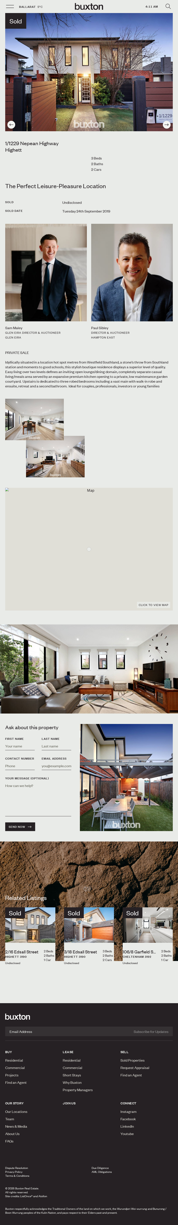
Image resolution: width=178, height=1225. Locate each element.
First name (14, 739)
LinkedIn (127, 1126)
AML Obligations (102, 1172)
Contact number (19, 758)
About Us (12, 1133)
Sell (124, 1052)
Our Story (14, 1103)
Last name (51, 739)
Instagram (128, 1111)
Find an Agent (16, 1082)
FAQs (9, 1141)
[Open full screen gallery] (89, 72)
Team (9, 1118)
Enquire (30, 1220)
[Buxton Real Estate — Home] (89, 6)
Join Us (69, 1103)
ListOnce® (26, 1196)
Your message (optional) (27, 778)
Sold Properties (132, 1060)
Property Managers (78, 1089)
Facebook (128, 1118)
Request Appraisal (134, 1067)
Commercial (15, 1067)
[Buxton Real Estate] (89, 1017)
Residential (14, 1060)
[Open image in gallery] (55, 456)
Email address (54, 758)
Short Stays (72, 1074)
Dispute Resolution (16, 1168)
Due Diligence (100, 1168)
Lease (68, 1052)
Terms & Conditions (17, 1176)
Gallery (88, 1220)
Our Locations (16, 1111)
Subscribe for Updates (151, 1031)
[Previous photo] (11, 125)
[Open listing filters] (168, 6)
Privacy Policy (13, 1172)
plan (146, 1220)
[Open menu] (10, 6)
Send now (17, 827)
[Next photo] (167, 125)
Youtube (127, 1133)
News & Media (16, 1126)
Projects (11, 1074)
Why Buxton (72, 1082)
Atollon (42, 1196)
